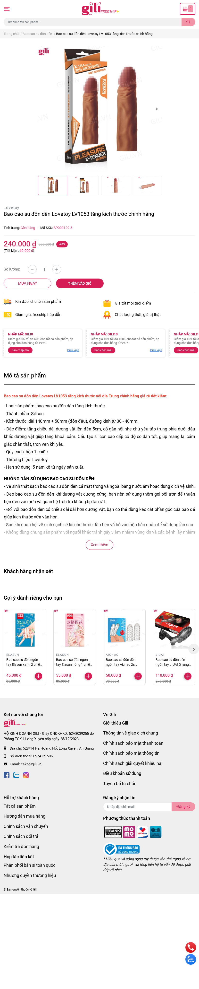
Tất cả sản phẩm (20, 806)
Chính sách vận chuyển (26, 826)
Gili (35, 889)
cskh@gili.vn (31, 764)
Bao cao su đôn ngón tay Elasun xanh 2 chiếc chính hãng (23, 664)
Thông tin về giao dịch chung (130, 732)
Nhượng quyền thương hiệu (30, 875)
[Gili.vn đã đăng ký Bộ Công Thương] (121, 849)
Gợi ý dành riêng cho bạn (33, 598)
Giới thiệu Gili (115, 723)
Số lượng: (12, 269)
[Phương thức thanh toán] (133, 832)
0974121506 (43, 756)
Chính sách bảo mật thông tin (131, 753)
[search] (188, 22)
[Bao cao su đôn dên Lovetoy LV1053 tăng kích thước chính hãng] (99, 109)
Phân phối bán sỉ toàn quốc (29, 865)
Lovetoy (12, 207)
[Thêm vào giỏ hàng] (38, 676)
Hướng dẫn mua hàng (24, 816)
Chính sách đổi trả (21, 836)
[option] (99, 109)
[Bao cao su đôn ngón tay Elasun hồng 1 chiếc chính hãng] (75, 630)
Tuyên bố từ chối (119, 783)
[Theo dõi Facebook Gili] (6, 774)
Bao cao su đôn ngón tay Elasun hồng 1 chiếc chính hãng (73, 664)
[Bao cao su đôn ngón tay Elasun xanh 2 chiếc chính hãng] (25, 630)
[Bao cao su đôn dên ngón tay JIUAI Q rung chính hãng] (174, 630)
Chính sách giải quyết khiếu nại (132, 763)
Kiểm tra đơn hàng (21, 846)
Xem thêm (99, 545)
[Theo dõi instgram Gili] (26, 774)
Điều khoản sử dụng (122, 773)
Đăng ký (183, 806)
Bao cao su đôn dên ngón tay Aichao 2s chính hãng (120, 664)
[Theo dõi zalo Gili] (16, 774)
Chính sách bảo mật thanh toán (133, 743)
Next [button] (156, 109)
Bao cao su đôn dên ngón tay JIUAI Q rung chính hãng (172, 664)
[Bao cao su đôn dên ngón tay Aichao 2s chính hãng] (124, 630)
